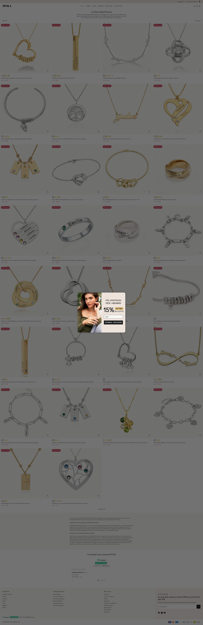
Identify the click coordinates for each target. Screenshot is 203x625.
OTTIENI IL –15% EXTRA (113, 322)
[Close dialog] (123, 295)
